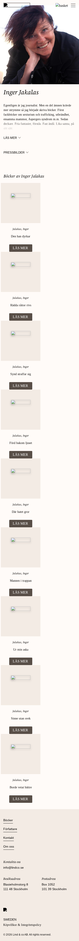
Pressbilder (14, 152)
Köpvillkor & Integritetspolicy (22, 925)
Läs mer (10, 138)
